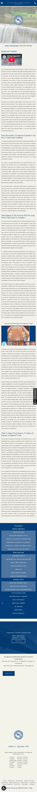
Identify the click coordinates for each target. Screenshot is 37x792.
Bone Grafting (18, 552)
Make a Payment (7, 784)
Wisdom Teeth (18, 579)
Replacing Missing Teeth (18, 535)
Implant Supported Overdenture (18, 539)
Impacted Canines (18, 603)
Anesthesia (18, 610)
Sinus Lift (18, 569)
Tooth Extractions (18, 593)
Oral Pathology (18, 599)
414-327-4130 (17, 515)
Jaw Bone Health (18, 555)
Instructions (4, 782)
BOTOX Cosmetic (18, 613)
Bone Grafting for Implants (18, 549)
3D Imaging (18, 606)
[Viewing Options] (3, 788)
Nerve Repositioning (18, 572)
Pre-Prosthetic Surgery (18, 596)
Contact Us (32, 782)
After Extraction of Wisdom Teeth (18, 589)
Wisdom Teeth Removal (18, 586)
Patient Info (11, 780)
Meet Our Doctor (29, 780)
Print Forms (17, 784)
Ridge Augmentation (18, 566)
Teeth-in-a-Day (18, 532)
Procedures (14, 45)
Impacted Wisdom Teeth (18, 583)
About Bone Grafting (18, 562)
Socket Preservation (18, 576)
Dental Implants (18, 528)
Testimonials (24, 782)
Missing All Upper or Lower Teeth (18, 545)
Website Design (10, 788)
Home (7, 45)
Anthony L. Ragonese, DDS (18, 746)
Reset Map (8, 673)
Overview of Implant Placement (18, 542)
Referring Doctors (14, 782)
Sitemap (31, 784)
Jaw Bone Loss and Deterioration (18, 559)
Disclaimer (25, 784)
